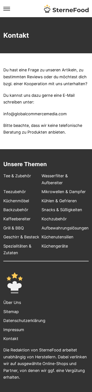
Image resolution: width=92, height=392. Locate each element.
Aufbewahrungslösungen (65, 228)
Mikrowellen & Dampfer (64, 191)
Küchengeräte (55, 246)
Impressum (13, 329)
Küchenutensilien (57, 237)
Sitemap (11, 311)
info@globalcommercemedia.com (35, 113)
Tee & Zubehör (17, 175)
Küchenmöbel (16, 200)
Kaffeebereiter (17, 219)
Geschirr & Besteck (21, 237)
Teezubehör (14, 191)
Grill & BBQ (13, 228)
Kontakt (10, 338)
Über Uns (12, 302)
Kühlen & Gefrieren (59, 200)
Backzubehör (15, 209)
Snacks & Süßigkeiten (62, 209)
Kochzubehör (54, 219)
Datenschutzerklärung (24, 320)
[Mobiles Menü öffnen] (6, 8)
